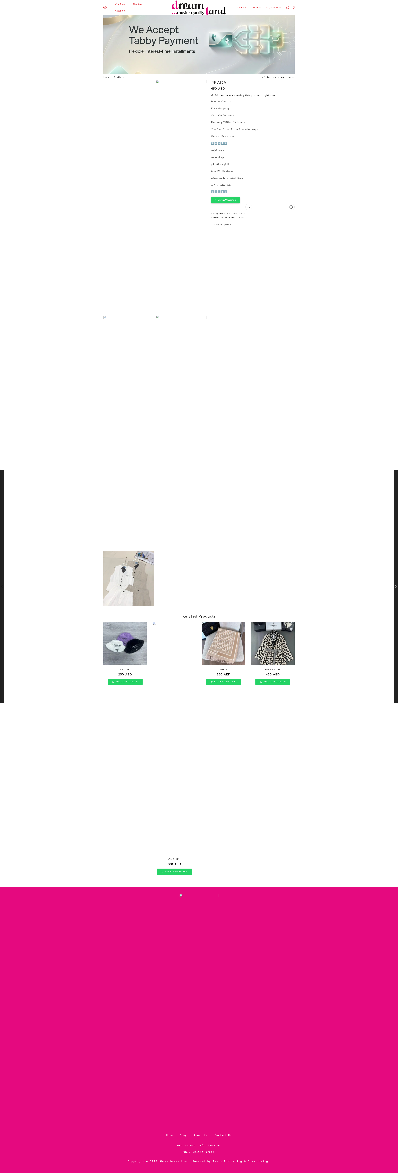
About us (137, 4)
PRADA (125, 669)
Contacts (242, 7)
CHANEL (174, 859)
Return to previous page (279, 77)
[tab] (253, 224)
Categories (121, 10)
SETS (242, 213)
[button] (225, 199)
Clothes (119, 77)
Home (107, 77)
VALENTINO (273, 669)
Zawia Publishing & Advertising (240, 1161)
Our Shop (120, 4)
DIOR (223, 669)
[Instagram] (105, 7)
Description (223, 224)
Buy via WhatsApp (227, 199)
